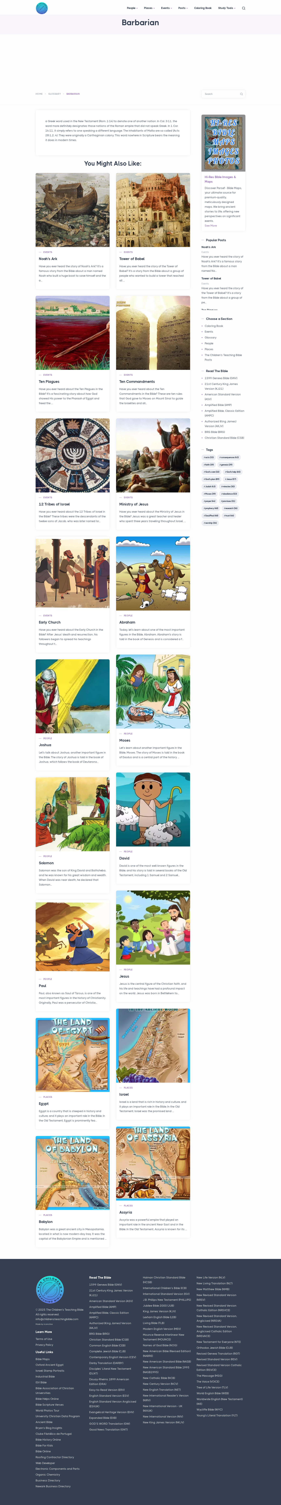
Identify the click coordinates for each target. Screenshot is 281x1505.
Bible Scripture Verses (50, 1404)
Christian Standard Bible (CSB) (224, 437)
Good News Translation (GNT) (108, 1429)
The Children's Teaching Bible (64, 1309)
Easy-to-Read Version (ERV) (107, 1389)
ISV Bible (41, 1382)
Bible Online (43, 1451)
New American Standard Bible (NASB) (167, 1361)
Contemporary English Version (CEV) (112, 1357)
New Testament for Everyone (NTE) (219, 1342)
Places (148, 8)
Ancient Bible (44, 1422)
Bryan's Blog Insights (49, 1428)
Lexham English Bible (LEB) (159, 1317)
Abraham (127, 622)
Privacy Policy (44, 1344)
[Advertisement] (140, 59)
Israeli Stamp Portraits (50, 1370)
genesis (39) (226, 464)
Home (39, 94)
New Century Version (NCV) (160, 1383)
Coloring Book (203, 8)
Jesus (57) (231, 479)
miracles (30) (228, 486)
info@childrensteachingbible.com (57, 1319)
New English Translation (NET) (162, 1389)
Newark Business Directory (53, 1486)
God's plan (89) (212, 479)
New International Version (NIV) (163, 1416)
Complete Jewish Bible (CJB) (107, 1351)
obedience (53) (230, 493)
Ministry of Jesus (133, 504)
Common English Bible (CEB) (107, 1345)
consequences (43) (230, 457)
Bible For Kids (44, 1445)
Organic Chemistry (48, 1474)
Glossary (54, 94)
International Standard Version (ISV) (166, 1294)
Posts (182, 8)
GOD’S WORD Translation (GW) (109, 1423)
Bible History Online (48, 1439)
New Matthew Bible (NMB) (213, 1289)
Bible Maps (43, 1359)
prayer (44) (210, 501)
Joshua (45, 745)
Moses (124, 740)
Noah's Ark (48, 259)
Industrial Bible (45, 1376)
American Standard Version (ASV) (111, 1301)
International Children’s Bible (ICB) (165, 1288)
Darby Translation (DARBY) (106, 1363)
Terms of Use (44, 1339)
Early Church (50, 622)
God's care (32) (212, 471)
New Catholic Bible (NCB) (159, 1378)
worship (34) (211, 523)
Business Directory (48, 1480)
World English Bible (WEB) (213, 1393)
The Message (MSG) (209, 1375)
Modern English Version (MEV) (162, 1328)
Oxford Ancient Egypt (50, 1364)
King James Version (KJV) (159, 1311)
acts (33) (209, 457)
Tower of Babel (132, 259)
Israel (124, 1094)
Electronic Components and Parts (58, 1468)
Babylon (46, 1222)
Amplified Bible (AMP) (218, 405)
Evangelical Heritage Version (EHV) (111, 1412)
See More (211, 225)
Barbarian (73, 94)
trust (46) (229, 515)
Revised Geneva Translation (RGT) (218, 1353)
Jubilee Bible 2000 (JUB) (158, 1305)
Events (165, 8)
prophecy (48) (211, 508)
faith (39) (209, 464)
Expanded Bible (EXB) (102, 1417)
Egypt (44, 1104)
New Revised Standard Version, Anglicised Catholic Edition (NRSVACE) (217, 1331)
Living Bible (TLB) (153, 1323)
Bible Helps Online (47, 1398)
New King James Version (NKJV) (163, 1422)
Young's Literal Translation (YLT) (217, 1415)
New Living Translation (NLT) (215, 1283)
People (131, 8)
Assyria (125, 1212)
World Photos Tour (47, 1410)
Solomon (46, 863)
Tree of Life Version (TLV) (212, 1387)
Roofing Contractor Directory (55, 1457)
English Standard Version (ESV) (109, 1395)
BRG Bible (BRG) (215, 432)
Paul (42, 986)
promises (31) (228, 501)
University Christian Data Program (58, 1416)
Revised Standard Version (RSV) (217, 1359)
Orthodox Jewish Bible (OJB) (215, 1347)
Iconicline (48, 1324)
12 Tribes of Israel (54, 504)
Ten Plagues (49, 381)
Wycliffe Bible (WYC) (209, 1409)
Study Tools (225, 8)
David (124, 858)
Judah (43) (210, 486)
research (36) (231, 508)
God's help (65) (233, 471)
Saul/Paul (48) (211, 515)
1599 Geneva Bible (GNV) (221, 378)
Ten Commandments (137, 381)
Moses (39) (210, 493)
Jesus (124, 976)
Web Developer (45, 1463)
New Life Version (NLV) (211, 1277)
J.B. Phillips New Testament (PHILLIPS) (167, 1299)
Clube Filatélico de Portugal (54, 1433)
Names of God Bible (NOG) (160, 1345)
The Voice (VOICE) (208, 1381)
